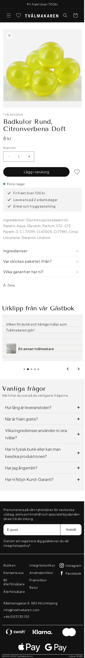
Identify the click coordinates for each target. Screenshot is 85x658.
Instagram (17, 596)
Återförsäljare (14, 584)
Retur (47, 584)
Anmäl (67, 526)
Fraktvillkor (51, 577)
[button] (9, 15)
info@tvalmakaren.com (21, 622)
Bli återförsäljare (16, 577)
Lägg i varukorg (35, 168)
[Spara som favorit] (73, 168)
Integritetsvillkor (56, 562)
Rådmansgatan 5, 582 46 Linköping (30, 615)
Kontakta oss (13, 569)
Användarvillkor (55, 569)
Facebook (18, 604)
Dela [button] (11, 282)
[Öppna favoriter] (18, 15)
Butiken (9, 562)
